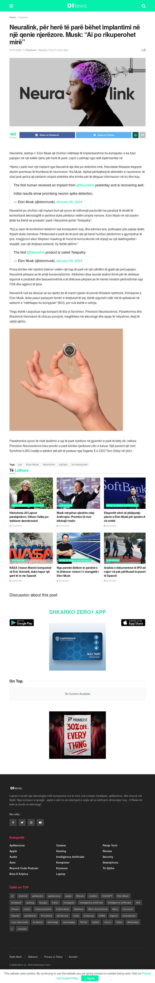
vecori (107, 922)
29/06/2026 (111, 525)
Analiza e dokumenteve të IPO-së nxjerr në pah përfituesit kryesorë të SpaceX (125, 571)
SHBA (102, 915)
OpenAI (15, 915)
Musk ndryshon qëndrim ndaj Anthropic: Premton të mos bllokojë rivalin (75, 517)
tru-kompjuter (80, 464)
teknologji (53, 922)
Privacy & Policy (53, 956)
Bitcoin (80, 895)
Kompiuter (63, 862)
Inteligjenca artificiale (91, 902)
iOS (138, 902)
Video (119, 922)
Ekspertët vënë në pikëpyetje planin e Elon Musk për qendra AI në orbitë (125, 517)
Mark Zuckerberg (97, 908)
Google (43, 902)
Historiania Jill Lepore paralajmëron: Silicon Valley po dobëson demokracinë (29, 517)
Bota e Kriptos (18, 874)
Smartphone (110, 862)
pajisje (63, 464)
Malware (78, 908)
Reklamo (33, 956)
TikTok (83, 922)
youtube (22, 928)
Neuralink (49, 464)
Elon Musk (32, 464)
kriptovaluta (62, 908)
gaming (30, 902)
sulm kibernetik (19, 922)
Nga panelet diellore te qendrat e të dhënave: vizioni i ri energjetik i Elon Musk (78, 571)
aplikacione (54, 895)
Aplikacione (17, 845)
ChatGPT (107, 895)
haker (55, 902)
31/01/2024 (15, 50)
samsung (89, 915)
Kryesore (23, 17)
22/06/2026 (16, 580)
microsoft (128, 908)
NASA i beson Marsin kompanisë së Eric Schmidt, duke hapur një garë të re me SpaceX (30, 571)
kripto (27, 908)
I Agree (90, 978)
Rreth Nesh (15, 956)
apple (68, 895)
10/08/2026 (16, 525)
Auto (12, 862)
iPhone (15, 908)
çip (20, 464)
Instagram (69, 902)
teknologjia (69, 922)
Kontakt (73, 956)
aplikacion (37, 895)
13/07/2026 (63, 525)
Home (12, 17)
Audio (13, 857)
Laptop (60, 874)
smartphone (129, 915)
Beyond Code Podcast (23, 868)
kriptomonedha (43, 908)
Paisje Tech (110, 845)
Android (23, 895)
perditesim (30, 915)
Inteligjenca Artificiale (27, 505)
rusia (76, 915)
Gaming (61, 851)
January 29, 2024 (69, 201)
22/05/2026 (111, 580)
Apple (13, 851)
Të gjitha (108, 868)
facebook (16, 902)
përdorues (62, 915)
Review (107, 851)
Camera (61, 845)
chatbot (93, 895)
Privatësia (46, 915)
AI (12, 895)
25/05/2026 (63, 580)
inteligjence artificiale (119, 902)
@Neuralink (85, 185)
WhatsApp (132, 922)
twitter (95, 922)
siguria (114, 915)
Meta (115, 908)
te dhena (38, 922)
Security (108, 857)
